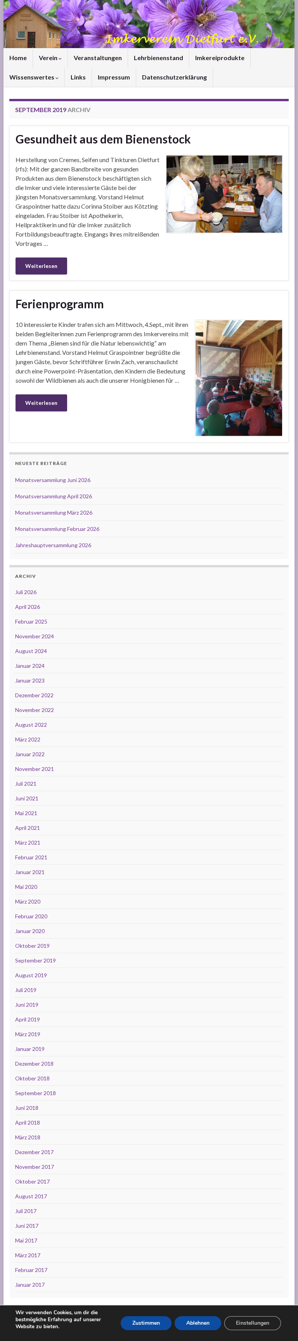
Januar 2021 (30, 872)
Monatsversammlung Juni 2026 (52, 480)
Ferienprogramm (60, 304)
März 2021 (27, 842)
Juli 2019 (25, 990)
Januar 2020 (30, 931)
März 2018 (27, 1137)
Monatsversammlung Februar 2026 (57, 528)
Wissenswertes (32, 77)
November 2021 (34, 769)
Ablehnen (198, 1323)
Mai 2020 (26, 886)
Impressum (114, 77)
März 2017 (27, 1255)
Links (78, 77)
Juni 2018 (26, 1107)
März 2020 (27, 901)
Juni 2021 (26, 798)
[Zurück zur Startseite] (149, 24)
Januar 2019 (30, 1048)
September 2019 (35, 960)
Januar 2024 (30, 665)
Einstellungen (252, 1323)
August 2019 (31, 975)
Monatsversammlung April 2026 (53, 496)
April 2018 (27, 1122)
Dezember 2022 (34, 695)
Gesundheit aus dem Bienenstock (103, 139)
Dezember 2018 (34, 1063)
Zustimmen (146, 1323)
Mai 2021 (26, 813)
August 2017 (31, 1196)
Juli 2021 (25, 783)
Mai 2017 (26, 1240)
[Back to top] (280, 1323)
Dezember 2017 (34, 1152)
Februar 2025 (31, 621)
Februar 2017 (31, 1270)
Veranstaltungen (98, 57)
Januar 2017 (30, 1284)
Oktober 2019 (32, 945)
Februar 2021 (31, 857)
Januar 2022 (30, 754)
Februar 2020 (31, 916)
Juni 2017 (26, 1225)
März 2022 (27, 739)
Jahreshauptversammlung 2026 (53, 545)
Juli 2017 (25, 1211)
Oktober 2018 (32, 1078)
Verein (49, 57)
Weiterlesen (41, 266)
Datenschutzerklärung (174, 77)
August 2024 (31, 651)
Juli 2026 (25, 592)
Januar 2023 (30, 680)
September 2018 (35, 1093)
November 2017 (34, 1166)
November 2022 (34, 710)
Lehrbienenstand (158, 57)
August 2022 (31, 724)
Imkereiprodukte (219, 57)
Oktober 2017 (32, 1181)
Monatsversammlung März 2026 (53, 512)
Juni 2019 (26, 1004)
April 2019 (27, 1019)
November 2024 (34, 636)
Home (18, 57)
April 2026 (27, 606)
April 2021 (27, 827)
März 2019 (27, 1034)
